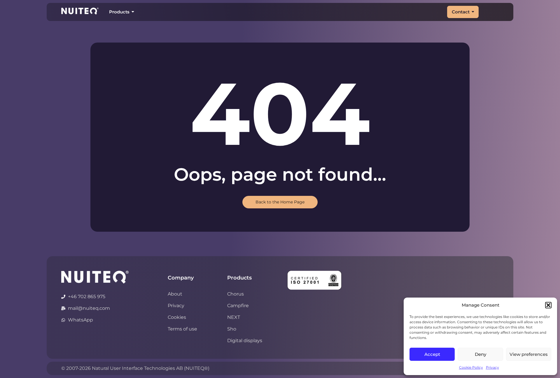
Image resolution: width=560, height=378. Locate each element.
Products (119, 12)
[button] (548, 305)
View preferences (529, 354)
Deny (480, 354)
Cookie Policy (471, 367)
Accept (432, 354)
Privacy (492, 367)
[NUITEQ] (95, 277)
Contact (461, 12)
